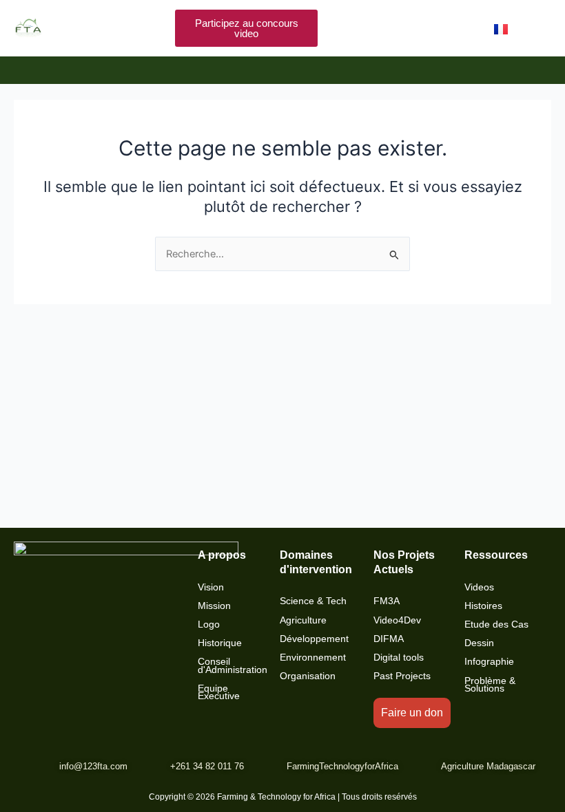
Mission (214, 606)
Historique (220, 643)
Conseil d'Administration (232, 665)
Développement (314, 639)
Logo (209, 624)
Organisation (308, 676)
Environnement (313, 657)
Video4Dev (397, 620)
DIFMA (388, 639)
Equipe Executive (219, 692)
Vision (211, 587)
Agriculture (303, 620)
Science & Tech (313, 601)
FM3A (386, 601)
